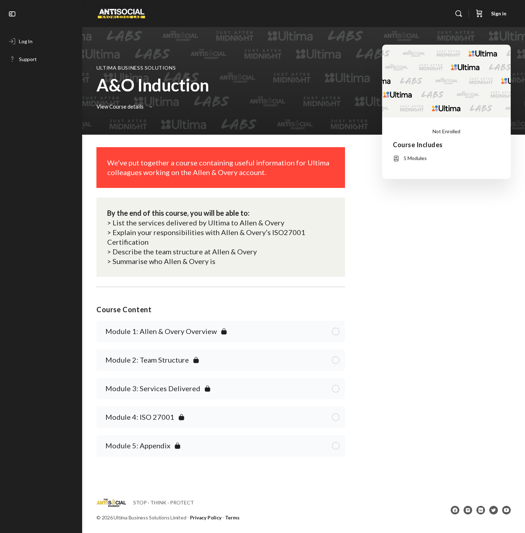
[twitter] (493, 510)
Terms (232, 517)
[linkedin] (480, 510)
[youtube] (506, 510)
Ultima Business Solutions (136, 68)
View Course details (120, 106)
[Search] (458, 13)
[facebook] (455, 510)
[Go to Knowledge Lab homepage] (121, 12)
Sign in (498, 13)
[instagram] (468, 510)
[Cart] (479, 13)
